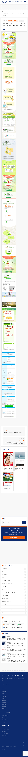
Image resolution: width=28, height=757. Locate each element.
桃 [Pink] (13, 621)
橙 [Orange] (6, 624)
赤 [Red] (19, 621)
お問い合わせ (5, 735)
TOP (2, 11)
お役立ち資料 (5, 733)
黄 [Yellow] (14, 624)
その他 (3, 722)
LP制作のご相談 (5, 729)
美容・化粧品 (5, 720)
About (20, 741)
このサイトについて (5, 684)
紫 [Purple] (13, 627)
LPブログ (4, 731)
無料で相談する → (14, 537)
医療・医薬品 (5, 715)
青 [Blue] (6, 627)
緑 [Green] (22, 20)
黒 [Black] (20, 627)
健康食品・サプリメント (13, 20)
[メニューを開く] (25, 1)
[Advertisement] (14, 7)
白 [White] (6, 621)
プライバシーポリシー (6, 683)
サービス (4, 717)
